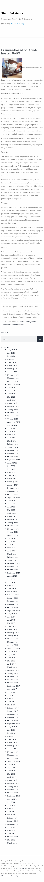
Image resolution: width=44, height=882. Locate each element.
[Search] (40, 339)
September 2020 (13, 573)
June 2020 (11, 582)
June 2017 (11, 695)
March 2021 (12, 554)
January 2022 (12, 522)
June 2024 (11, 431)
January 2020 (12, 598)
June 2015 (11, 770)
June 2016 (11, 733)
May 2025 (11, 397)
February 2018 (13, 670)
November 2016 (13, 717)
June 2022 (11, 506)
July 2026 (11, 353)
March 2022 (12, 516)
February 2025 (13, 406)
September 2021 (13, 535)
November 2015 (13, 755)
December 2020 (13, 563)
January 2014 (12, 821)
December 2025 (13, 375)
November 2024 (13, 415)
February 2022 (13, 519)
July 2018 (11, 654)
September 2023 (13, 459)
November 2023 (13, 453)
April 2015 (11, 777)
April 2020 (11, 588)
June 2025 (11, 393)
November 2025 (13, 378)
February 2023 (13, 481)
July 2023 (11, 466)
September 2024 (13, 422)
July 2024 (11, 428)
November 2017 (13, 679)
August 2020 (12, 576)
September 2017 (13, 686)
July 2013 (11, 827)
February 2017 (13, 708)
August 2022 (12, 500)
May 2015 (11, 774)
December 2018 (13, 638)
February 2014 (13, 818)
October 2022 (12, 494)
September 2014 (13, 796)
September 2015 (13, 761)
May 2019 (11, 623)
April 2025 (11, 400)
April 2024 (11, 437)
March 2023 (12, 478)
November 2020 (13, 566)
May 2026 (11, 359)
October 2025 (12, 381)
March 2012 (12, 843)
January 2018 (12, 673)
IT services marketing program (21, 868)
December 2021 (13, 525)
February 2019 (13, 632)
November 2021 (13, 529)
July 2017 (11, 692)
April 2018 (11, 664)
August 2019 (12, 613)
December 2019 (13, 601)
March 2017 (12, 704)
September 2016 (13, 723)
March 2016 (12, 742)
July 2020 (11, 579)
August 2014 (12, 799)
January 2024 (12, 447)
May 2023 (11, 472)
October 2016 (12, 720)
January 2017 (12, 711)
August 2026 (12, 349)
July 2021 (11, 541)
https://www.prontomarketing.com (11, 876)
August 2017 (12, 689)
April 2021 (11, 550)
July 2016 (11, 730)
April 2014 (11, 811)
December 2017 (13, 676)
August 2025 (12, 387)
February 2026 (13, 368)
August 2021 (12, 538)
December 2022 (13, 488)
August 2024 (12, 425)
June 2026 (11, 356)
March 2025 (12, 403)
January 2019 (12, 635)
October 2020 (12, 569)
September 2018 (13, 648)
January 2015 (12, 786)
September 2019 (13, 610)
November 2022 (13, 491)
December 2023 (13, 450)
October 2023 (12, 456)
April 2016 (11, 739)
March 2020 (12, 591)
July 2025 (11, 390)
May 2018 (11, 660)
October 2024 (12, 419)
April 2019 (11, 626)
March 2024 (12, 441)
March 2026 (12, 365)
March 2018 (12, 667)
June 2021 (11, 544)
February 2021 (13, 557)
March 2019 (12, 629)
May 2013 (11, 830)
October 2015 (12, 758)
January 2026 (12, 371)
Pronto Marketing (17, 23)
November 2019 (13, 604)
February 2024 (13, 444)
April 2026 (11, 362)
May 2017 (11, 698)
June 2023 (11, 469)
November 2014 (13, 789)
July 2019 (11, 617)
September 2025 (13, 384)
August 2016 (12, 726)
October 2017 (12, 682)
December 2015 (13, 752)
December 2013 (13, 824)
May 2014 (11, 808)
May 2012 (11, 840)
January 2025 (12, 409)
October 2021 (12, 532)
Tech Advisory (12, 13)
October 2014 (12, 792)
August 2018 (12, 651)
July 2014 (11, 802)
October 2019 (12, 607)
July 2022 (11, 503)
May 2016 (11, 736)
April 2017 (11, 701)
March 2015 (12, 780)
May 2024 (11, 434)
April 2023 (11, 475)
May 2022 (11, 510)
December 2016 (13, 714)
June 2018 (11, 657)
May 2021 (11, 547)
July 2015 (11, 767)
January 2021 (12, 560)
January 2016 (12, 748)
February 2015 (13, 783)
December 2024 (13, 412)
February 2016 (13, 745)
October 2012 (12, 836)
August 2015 (12, 764)
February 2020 (13, 594)
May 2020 (11, 585)
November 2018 (13, 642)
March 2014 (12, 814)
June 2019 (11, 620)
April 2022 (11, 513)
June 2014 (11, 805)
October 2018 (12, 645)
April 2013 (11, 833)
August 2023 (12, 463)
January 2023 (12, 485)
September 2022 (13, 497)
